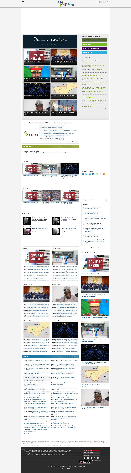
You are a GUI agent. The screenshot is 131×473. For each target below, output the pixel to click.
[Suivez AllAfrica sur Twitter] (86, 174)
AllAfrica (65, 4)
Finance (25, 161)
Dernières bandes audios (29, 216)
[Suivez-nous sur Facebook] (84, 458)
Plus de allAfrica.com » (72, 141)
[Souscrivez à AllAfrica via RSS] (98, 458)
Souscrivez (86, 455)
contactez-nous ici (79, 445)
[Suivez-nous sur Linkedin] (91, 458)
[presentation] (105, 200)
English (97, 1)
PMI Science (87, 52)
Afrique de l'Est (56, 284)
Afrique (25, 248)
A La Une (85, 57)
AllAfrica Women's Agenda (91, 48)
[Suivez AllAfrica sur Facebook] (83, 174)
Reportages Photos (28, 226)
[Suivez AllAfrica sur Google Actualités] (90, 174)
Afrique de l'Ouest (28, 320)
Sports (25, 188)
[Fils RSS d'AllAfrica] (104, 174)
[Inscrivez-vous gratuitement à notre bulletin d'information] (101, 174)
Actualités (87, 252)
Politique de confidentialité (61, 466)
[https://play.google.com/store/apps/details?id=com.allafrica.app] (85, 462)
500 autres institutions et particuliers (65, 441)
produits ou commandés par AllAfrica (53, 445)
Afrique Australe (56, 248)
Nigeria (85, 204)
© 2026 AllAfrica (49, 466)
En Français (103, 1)
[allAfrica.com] (30, 134)
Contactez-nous (72, 466)
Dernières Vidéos (56, 216)
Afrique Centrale (28, 284)
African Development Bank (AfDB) (31, 151)
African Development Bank (92, 40)
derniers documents (71, 228)
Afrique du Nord (56, 320)
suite (106, 108)
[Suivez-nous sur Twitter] (88, 458)
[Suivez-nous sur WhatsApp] (94, 458)
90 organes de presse (50, 441)
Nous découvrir (81, 466)
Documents (55, 226)
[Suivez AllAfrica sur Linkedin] (93, 174)
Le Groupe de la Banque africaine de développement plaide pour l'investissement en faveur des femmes (48, 152)
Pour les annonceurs (88, 452)
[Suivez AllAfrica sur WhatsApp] (97, 174)
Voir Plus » (26, 433)
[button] (91, 247)
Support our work (88, 450)
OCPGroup (87, 44)
